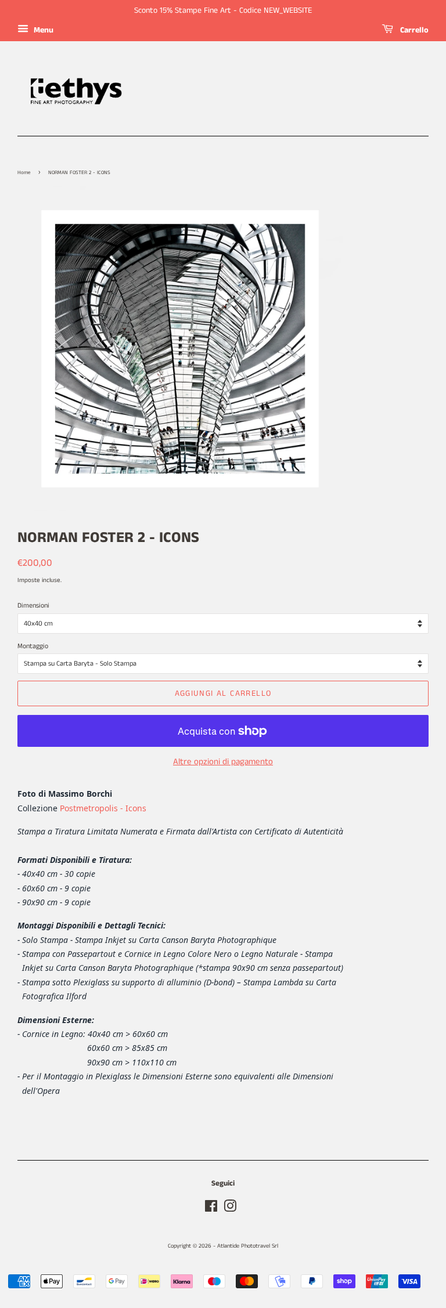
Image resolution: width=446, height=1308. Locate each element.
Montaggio (32, 646)
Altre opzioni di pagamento (223, 762)
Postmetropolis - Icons (103, 808)
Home (24, 172)
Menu (42, 30)
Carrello (413, 30)
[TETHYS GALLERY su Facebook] (211, 1209)
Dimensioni (33, 605)
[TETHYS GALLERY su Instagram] (230, 1209)
